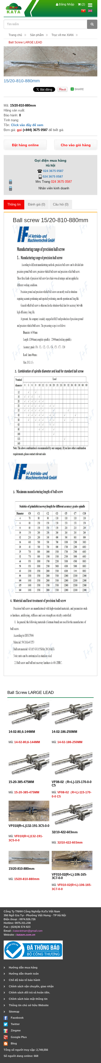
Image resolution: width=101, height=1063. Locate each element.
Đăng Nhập (66, 4)
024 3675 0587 (53, 171)
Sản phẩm (37, 35)
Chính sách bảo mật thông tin (28, 998)
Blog (14, 1043)
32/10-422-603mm (65, 832)
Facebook (17, 1017)
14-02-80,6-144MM (22, 732)
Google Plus (19, 1037)
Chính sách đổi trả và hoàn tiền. (29, 992)
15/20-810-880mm (22, 80)
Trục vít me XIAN (62, 35)
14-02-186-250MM (64, 732)
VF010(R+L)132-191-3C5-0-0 (29, 826)
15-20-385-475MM (21, 782)
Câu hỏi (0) (60, 204)
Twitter (15, 1024)
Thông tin (14, 204)
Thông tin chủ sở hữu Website (29, 1005)
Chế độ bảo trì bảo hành (24, 979)
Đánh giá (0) (36, 204)
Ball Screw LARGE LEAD (25, 42)
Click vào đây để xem (27, 125)
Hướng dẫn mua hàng (23, 967)
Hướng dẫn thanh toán (24, 973)
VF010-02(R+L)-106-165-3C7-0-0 (69, 876)
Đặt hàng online (25, 145)
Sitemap (14, 1011)
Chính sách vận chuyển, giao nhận (31, 986)
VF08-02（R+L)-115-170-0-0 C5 (71, 783)
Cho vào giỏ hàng (76, 145)
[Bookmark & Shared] (79, 89)
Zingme (16, 1030)
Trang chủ (15, 35)
